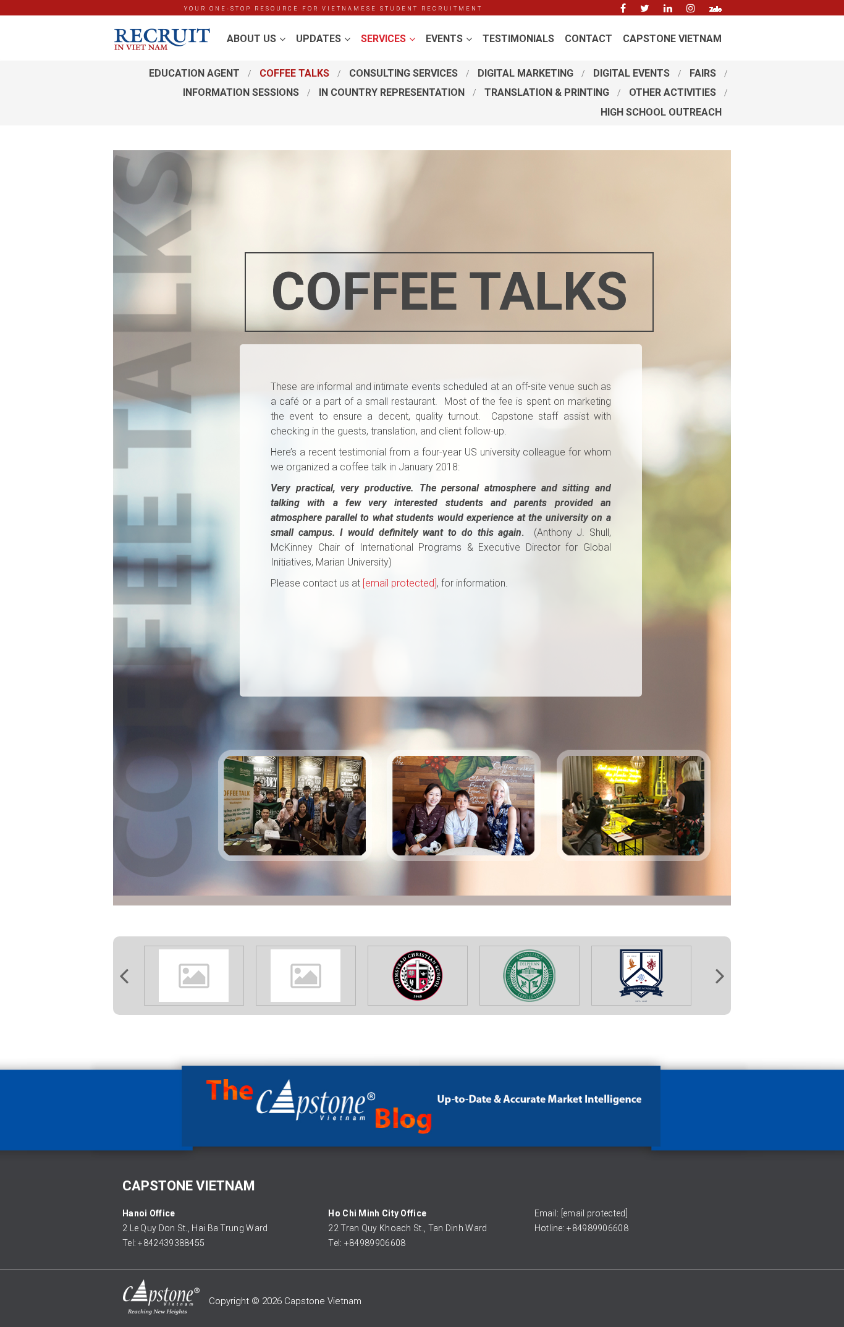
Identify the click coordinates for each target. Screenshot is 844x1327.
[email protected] (594, 1213)
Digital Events (631, 73)
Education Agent (194, 73)
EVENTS (444, 39)
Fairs (703, 73)
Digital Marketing (525, 73)
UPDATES (318, 39)
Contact (588, 39)
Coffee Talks (294, 73)
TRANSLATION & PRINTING (546, 92)
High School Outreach (661, 112)
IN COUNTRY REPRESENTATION (392, 92)
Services (383, 39)
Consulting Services (403, 73)
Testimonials (518, 39)
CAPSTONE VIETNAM (672, 39)
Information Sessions (241, 92)
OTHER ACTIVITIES (672, 92)
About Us (251, 39)
